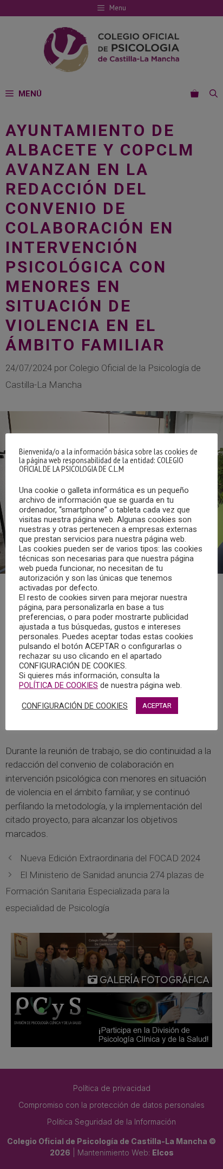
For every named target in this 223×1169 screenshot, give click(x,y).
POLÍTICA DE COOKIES (58, 685)
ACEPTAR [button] (157, 706)
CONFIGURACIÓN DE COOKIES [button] (75, 706)
